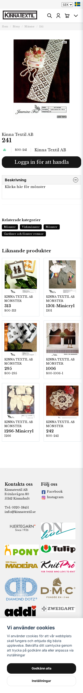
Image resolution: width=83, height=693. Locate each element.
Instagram (55, 497)
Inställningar (41, 681)
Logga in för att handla (42, 162)
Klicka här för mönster (25, 187)
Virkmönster (31, 227)
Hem (5, 26)
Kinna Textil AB (17, 134)
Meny (16, 26)
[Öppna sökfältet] (49, 15)
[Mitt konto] (58, 15)
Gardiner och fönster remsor (24, 233)
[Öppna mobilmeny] (75, 15)
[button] (77, 4)
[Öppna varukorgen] (67, 15)
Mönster (29, 26)
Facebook (54, 492)
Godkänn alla (41, 668)
